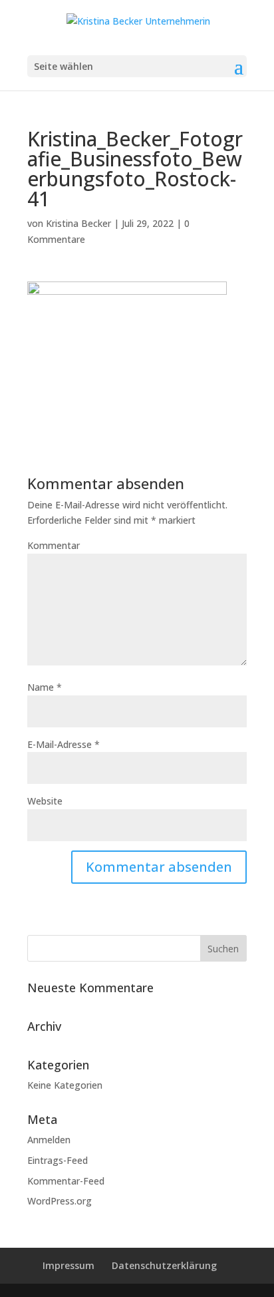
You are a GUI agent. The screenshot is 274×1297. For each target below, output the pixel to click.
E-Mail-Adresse (63, 744)
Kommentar (53, 545)
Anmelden (48, 1139)
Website (45, 801)
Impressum (68, 1265)
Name (44, 687)
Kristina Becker (78, 223)
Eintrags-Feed (57, 1160)
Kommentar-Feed (65, 1181)
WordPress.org (59, 1201)
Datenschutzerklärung (164, 1265)
